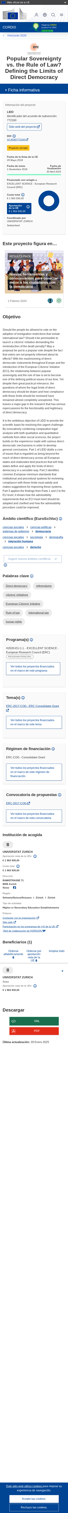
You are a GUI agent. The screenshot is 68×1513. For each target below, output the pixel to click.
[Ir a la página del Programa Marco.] (34, 48)
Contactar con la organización (24, 918)
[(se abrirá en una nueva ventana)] (15, 13)
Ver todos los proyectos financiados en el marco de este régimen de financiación (32, 772)
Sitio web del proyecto (23, 127)
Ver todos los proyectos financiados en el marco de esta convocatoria (32, 815)
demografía (56, 537)
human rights (14, 621)
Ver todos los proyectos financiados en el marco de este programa (32, 668)
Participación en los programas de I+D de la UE (34, 927)
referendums (44, 585)
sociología (36, 537)
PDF (37, 1030)
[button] (45, 15)
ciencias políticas (40, 527)
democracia (43, 531)
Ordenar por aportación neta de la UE (34, 956)
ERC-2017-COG (16, 803)
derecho (35, 547)
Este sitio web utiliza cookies (24, 1486)
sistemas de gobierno (16, 531)
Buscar (53, 15)
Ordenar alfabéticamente (13, 953)
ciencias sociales (13, 527)
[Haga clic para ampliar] (62, 971)
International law (38, 612)
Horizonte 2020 (17, 35)
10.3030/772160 (16, 139)
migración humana (20, 541)
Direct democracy (16, 585)
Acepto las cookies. (34, 1498)
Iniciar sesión (36, 15)
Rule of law (13, 612)
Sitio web (13, 922)
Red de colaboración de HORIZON (27, 931)
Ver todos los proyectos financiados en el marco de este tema (32, 722)
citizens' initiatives (17, 594)
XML (37, 1021)
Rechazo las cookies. (34, 1507)
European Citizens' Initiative (23, 603)
